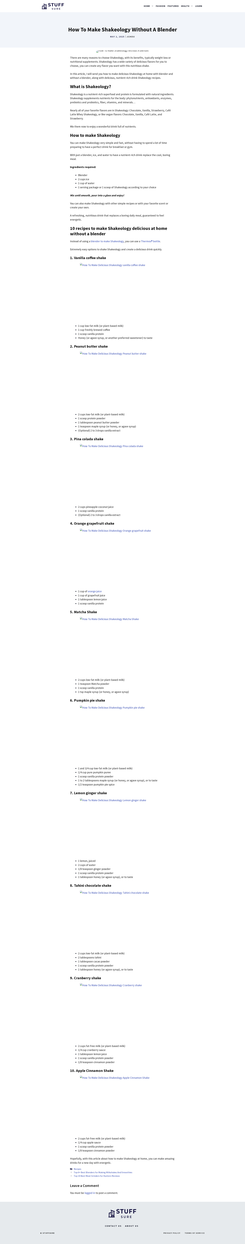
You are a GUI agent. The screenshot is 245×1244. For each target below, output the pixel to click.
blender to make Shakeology (107, 241)
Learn (198, 6)
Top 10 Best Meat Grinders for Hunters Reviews (97, 1175)
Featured (173, 6)
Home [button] (147, 6)
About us (132, 1226)
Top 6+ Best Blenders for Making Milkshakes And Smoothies (103, 1172)
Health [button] (185, 6)
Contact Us (113, 1226)
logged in (90, 1193)
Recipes (77, 1169)
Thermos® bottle (150, 241)
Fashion (160, 6)
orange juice (95, 591)
